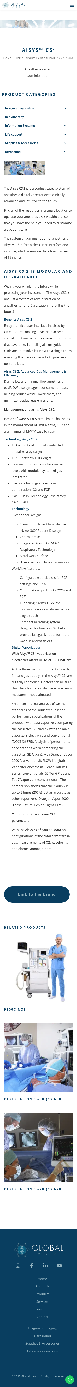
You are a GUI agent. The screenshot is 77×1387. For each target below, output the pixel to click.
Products (42, 1294)
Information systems (42, 1351)
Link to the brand (37, 894)
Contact (42, 1317)
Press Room (43, 1309)
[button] (72, 5)
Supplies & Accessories (42, 1343)
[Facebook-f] (32, 1265)
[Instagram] (18, 1265)
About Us (42, 1286)
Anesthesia (47, 58)
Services (42, 1301)
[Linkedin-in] (45, 1265)
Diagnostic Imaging (42, 1328)
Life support (25, 58)
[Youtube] (59, 1265)
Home (7, 58)
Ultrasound (42, 1336)
